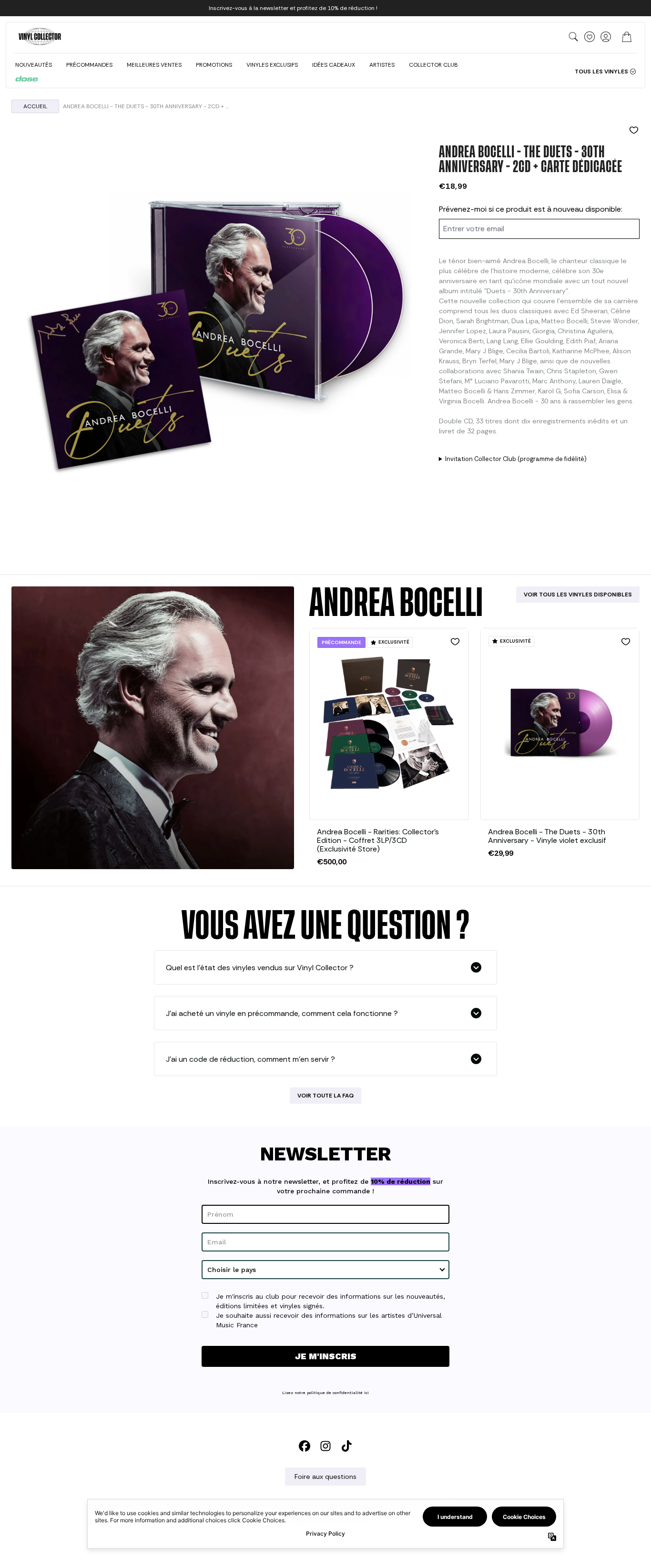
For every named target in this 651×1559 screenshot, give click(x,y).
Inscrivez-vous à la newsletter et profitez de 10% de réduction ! (293, 8)
